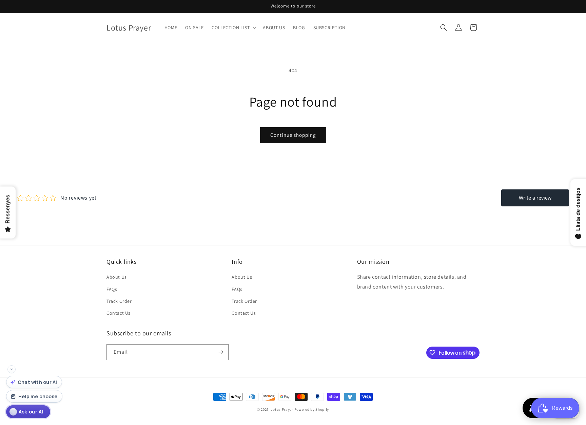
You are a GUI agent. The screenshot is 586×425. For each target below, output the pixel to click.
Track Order (119, 301)
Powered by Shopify (311, 409)
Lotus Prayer (282, 409)
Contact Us (118, 313)
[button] (233, 27)
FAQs (111, 289)
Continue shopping (293, 135)
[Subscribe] (220, 352)
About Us (116, 277)
